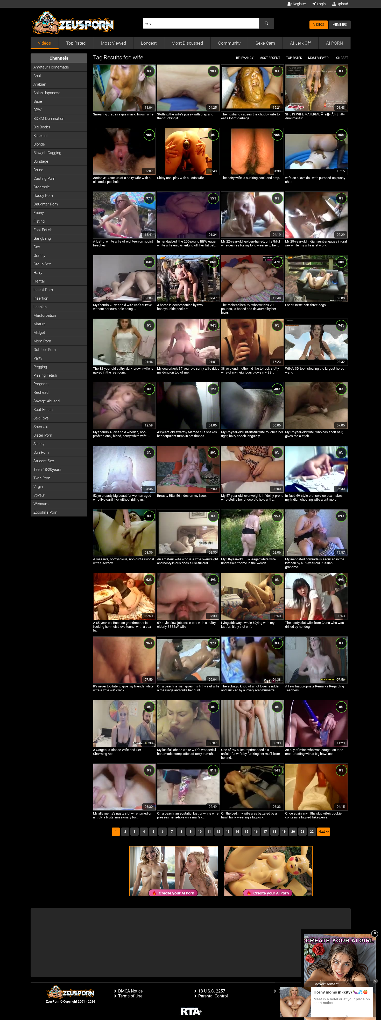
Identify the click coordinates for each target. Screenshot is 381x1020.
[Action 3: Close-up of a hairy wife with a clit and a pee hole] (124, 174)
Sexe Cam (265, 43)
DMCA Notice (130, 991)
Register (299, 4)
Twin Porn (41, 478)
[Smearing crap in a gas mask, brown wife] (124, 110)
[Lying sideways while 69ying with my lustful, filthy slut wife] (252, 619)
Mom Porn (42, 341)
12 (218, 831)
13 (228, 831)
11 (209, 831)
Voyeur (39, 495)
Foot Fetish (42, 230)
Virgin (38, 486)
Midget (39, 332)
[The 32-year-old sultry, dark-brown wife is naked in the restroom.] (124, 365)
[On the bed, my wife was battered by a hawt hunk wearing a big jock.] (252, 809)
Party (37, 358)
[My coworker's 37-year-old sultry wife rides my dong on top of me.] (188, 365)
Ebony (38, 212)
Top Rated (76, 43)
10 (200, 831)
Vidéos (44, 43)
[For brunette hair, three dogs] (316, 301)
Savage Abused (46, 401)
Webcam (40, 503)
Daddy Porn (43, 195)
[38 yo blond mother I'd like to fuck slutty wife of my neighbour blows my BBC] (252, 365)
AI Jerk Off (300, 43)
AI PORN (334, 43)
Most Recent (269, 58)
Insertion (40, 298)
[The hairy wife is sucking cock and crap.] (252, 174)
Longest (149, 43)
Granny (39, 255)
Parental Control (213, 996)
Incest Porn (43, 289)
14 (237, 831)
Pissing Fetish (45, 375)
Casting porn (44, 178)
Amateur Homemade (51, 67)
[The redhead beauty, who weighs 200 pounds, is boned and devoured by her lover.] (252, 301)
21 (302, 831)
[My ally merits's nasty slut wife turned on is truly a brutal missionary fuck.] (124, 809)
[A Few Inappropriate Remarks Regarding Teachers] (316, 682)
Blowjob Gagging (47, 152)
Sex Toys (41, 418)
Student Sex (43, 461)
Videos (318, 24)
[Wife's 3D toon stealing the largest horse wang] (316, 365)
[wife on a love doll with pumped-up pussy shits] (316, 174)
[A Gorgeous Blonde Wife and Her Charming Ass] (124, 746)
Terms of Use (130, 996)
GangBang (42, 238)
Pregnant (41, 384)
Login (321, 4)
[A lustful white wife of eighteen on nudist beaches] (124, 237)
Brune (38, 170)
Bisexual (40, 135)
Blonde (39, 144)
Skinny (38, 444)
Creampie (41, 187)
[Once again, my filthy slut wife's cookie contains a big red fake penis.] (316, 809)
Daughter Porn (45, 204)
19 (284, 831)
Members (340, 24)
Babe (37, 101)
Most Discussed (187, 43)
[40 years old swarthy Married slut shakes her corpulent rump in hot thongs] (188, 428)
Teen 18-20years (47, 469)
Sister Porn (42, 435)
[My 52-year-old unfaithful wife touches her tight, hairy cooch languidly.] (252, 428)
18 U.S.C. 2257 (211, 991)
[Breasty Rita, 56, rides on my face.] (188, 492)
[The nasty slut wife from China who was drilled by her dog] (316, 619)
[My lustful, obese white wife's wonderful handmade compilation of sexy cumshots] (188, 746)
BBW (37, 110)
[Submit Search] (266, 23)
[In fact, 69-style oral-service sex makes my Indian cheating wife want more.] (316, 492)
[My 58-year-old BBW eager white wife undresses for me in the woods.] (252, 555)
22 (312, 831)
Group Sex (42, 264)
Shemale (40, 426)
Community (229, 43)
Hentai (39, 281)
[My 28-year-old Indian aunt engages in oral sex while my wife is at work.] (316, 237)
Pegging (40, 366)
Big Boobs (41, 127)
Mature (39, 324)
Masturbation (44, 315)
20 (293, 831)
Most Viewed (113, 43)
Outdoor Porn (44, 349)
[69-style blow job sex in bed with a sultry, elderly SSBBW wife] (188, 619)
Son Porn (41, 452)
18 (274, 831)
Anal (37, 75)
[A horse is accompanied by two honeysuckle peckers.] (188, 301)
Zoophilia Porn (45, 512)
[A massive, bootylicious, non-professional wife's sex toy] (124, 555)
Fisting (39, 221)
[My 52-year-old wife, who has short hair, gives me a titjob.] (316, 428)
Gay (36, 247)
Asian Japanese (46, 93)
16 (256, 831)
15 (246, 831)
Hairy (37, 272)
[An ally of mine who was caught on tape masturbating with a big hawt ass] (316, 746)
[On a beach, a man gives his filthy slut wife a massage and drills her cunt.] (188, 682)
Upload (342, 4)
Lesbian (40, 307)
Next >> (324, 831)
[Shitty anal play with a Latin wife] (188, 174)
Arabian (39, 84)
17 (265, 831)
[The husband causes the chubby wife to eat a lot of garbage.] (252, 110)
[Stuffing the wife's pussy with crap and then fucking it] (188, 110)
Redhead (40, 392)
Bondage (40, 161)
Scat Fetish (43, 409)
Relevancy (244, 58)
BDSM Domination (48, 118)
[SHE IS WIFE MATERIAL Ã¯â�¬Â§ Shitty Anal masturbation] (316, 110)
